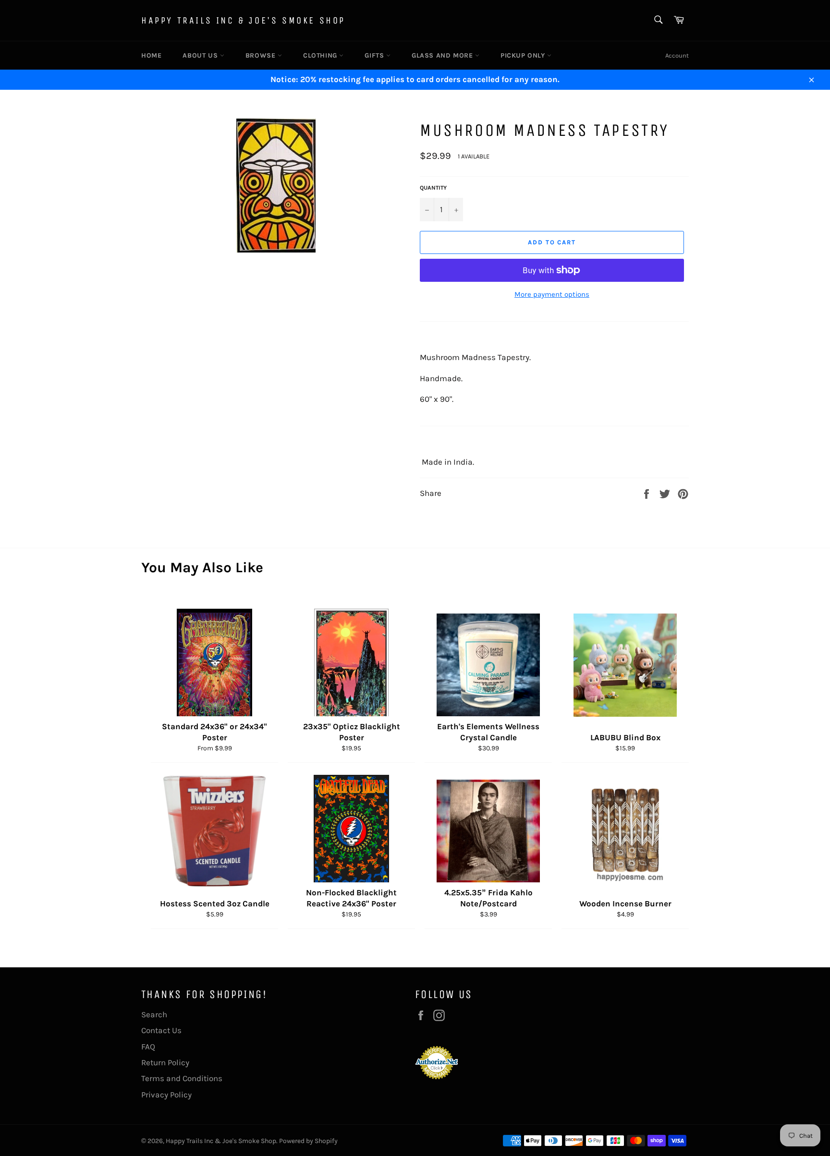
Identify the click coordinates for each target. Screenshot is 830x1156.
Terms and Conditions (181, 1078)
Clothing (321, 55)
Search (154, 1014)
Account (677, 55)
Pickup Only (523, 55)
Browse (261, 55)
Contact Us (161, 1030)
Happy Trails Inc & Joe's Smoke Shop (243, 20)
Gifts (375, 55)
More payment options (551, 294)
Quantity (433, 187)
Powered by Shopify (308, 1140)
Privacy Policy (166, 1094)
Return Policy (165, 1062)
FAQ (148, 1046)
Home (151, 55)
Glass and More (443, 55)
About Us (201, 55)
